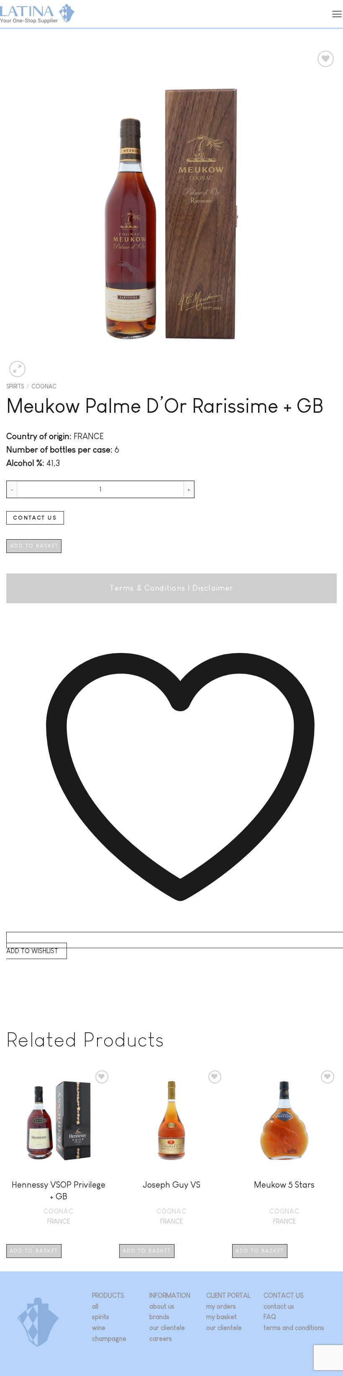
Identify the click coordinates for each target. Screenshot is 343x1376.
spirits (100, 1316)
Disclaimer (212, 588)
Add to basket (34, 546)
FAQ (270, 1316)
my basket (221, 1316)
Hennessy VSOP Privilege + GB (58, 1190)
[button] (337, 14)
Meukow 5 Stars (284, 1184)
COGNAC (43, 386)
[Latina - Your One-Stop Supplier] (37, 14)
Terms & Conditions (147, 588)
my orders (221, 1306)
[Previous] (6, 1169)
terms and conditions (294, 1327)
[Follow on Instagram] (269, 1341)
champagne (109, 1338)
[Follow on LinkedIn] (294, 1341)
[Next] (336, 1169)
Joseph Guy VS (171, 1184)
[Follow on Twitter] (282, 1341)
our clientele (167, 1327)
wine (98, 1327)
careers (160, 1338)
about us (161, 1306)
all (95, 1306)
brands (159, 1316)
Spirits (15, 386)
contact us (279, 1306)
